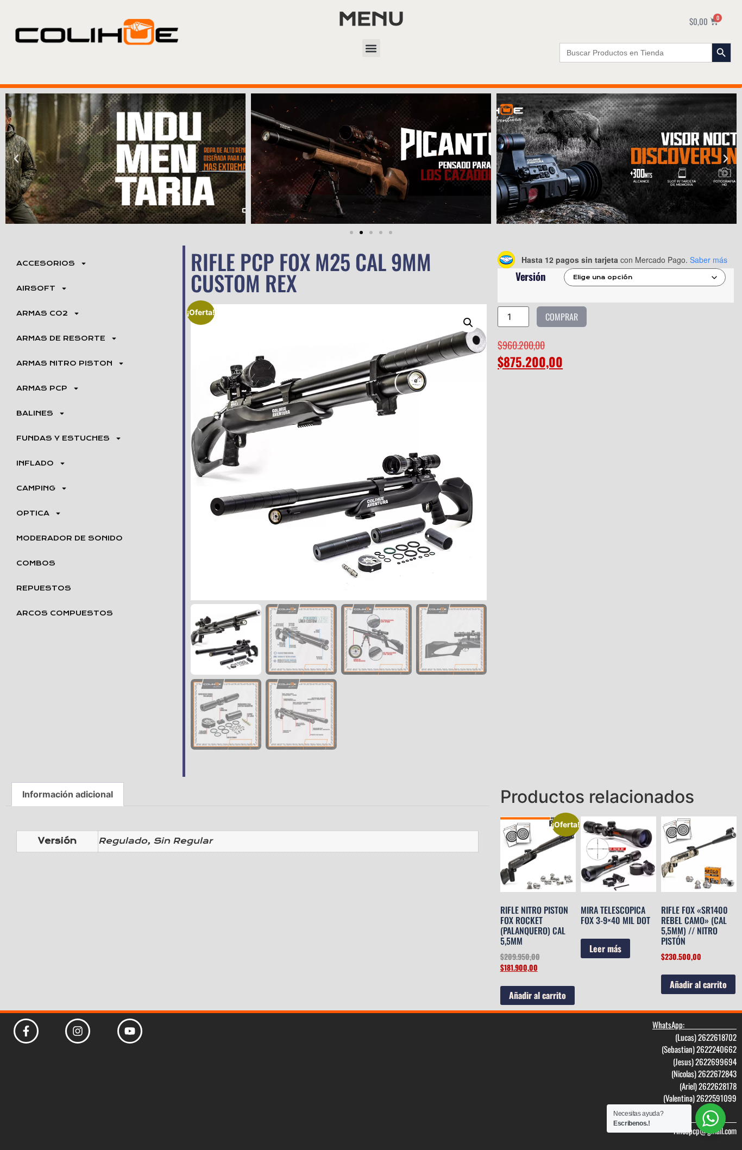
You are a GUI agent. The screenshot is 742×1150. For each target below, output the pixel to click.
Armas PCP (41, 388)
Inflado (35, 463)
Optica (32, 513)
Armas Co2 (42, 313)
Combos (35, 563)
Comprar (561, 316)
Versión (530, 276)
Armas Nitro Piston (64, 363)
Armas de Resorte (60, 338)
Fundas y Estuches (63, 438)
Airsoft (35, 288)
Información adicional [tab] (67, 794)
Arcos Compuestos (64, 613)
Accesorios (45, 263)
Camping (35, 488)
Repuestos (43, 588)
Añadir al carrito (537, 995)
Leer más (605, 948)
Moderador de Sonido (69, 538)
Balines (34, 413)
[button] (371, 48)
